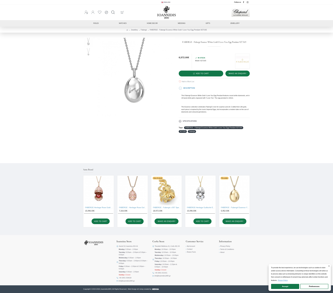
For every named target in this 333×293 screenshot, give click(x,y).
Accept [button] (285, 286)
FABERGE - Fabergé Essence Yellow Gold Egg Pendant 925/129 (235, 207)
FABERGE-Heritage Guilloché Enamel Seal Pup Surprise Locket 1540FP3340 (201, 207)
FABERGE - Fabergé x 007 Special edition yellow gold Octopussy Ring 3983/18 (167, 207)
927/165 (183, 131)
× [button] (329, 266)
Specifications (190, 121)
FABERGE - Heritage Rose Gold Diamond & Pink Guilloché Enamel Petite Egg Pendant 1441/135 (133, 207)
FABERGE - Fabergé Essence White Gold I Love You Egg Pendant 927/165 (213, 128)
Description (189, 88)
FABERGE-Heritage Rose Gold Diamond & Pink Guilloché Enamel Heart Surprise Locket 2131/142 (99, 207)
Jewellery (134, 30)
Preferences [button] (314, 286)
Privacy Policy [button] (283, 280)
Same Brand (88, 170)
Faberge (144, 30)
